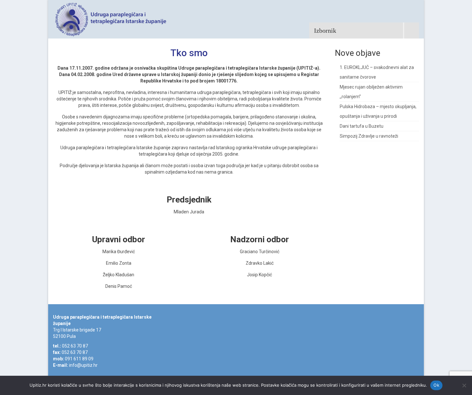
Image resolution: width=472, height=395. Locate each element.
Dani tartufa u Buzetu (361, 126)
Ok (436, 385)
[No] (464, 385)
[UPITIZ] (111, 19)
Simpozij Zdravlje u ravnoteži (369, 136)
